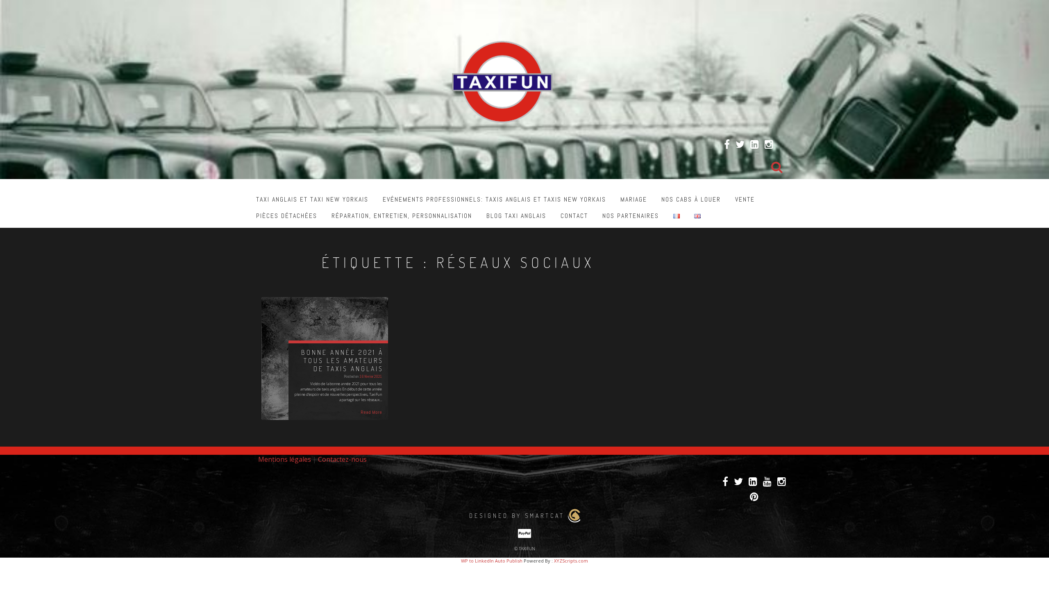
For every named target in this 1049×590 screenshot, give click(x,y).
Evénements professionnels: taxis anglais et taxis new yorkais (494, 199)
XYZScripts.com (571, 561)
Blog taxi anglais (516, 215)
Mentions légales (284, 459)
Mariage (633, 199)
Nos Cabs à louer (691, 199)
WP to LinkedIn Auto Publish (491, 561)
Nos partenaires (630, 215)
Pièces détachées (286, 215)
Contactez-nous (342, 459)
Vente (745, 199)
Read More (371, 412)
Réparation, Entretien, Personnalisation (402, 215)
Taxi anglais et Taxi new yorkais (312, 199)
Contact (574, 215)
